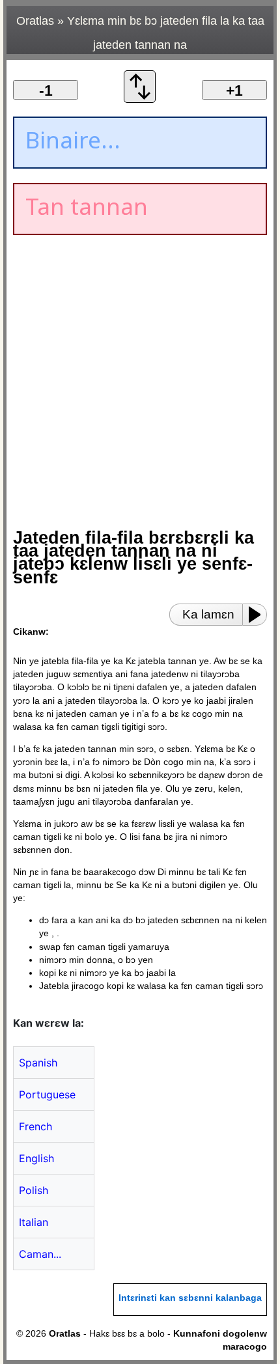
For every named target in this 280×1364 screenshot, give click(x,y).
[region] (123, 349)
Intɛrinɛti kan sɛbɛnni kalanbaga (190, 1298)
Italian (33, 1222)
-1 (46, 90)
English (36, 1158)
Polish (33, 1190)
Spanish (38, 1062)
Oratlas (35, 20)
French (35, 1126)
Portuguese (47, 1094)
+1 (234, 90)
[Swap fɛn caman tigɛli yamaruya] (140, 99)
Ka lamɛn (208, 614)
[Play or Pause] (258, 614)
